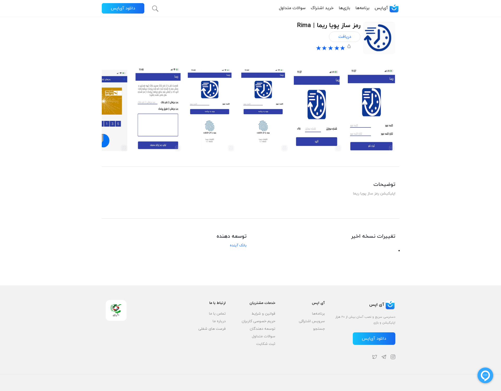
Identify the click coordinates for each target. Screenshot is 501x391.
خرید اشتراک (322, 8)
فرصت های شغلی (212, 328)
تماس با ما (217, 313)
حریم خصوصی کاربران (258, 321)
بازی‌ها (344, 8)
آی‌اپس (381, 8)
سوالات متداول (292, 8)
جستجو (319, 328)
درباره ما (219, 321)
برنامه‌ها (362, 8)
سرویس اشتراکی (312, 321)
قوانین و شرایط (263, 313)
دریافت (344, 37)
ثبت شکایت (265, 343)
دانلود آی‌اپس (123, 8)
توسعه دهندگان (262, 328)
